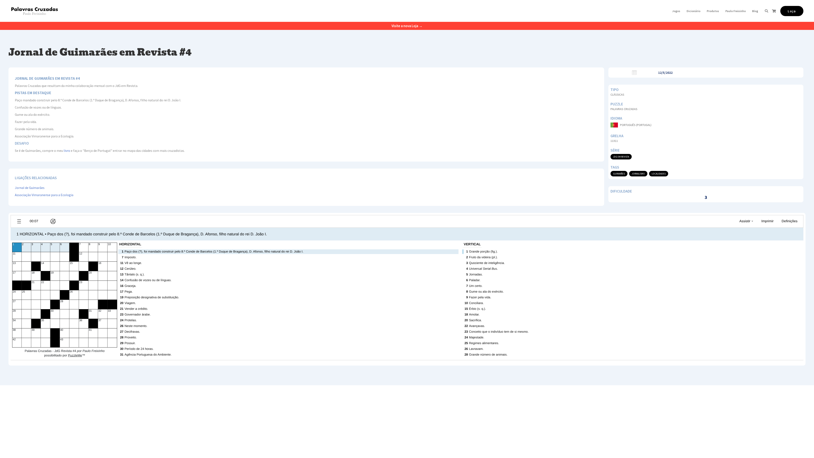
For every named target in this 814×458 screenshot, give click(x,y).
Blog (755, 11)
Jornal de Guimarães (30, 188)
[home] (34, 10)
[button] (676, 11)
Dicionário (693, 11)
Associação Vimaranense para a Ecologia (44, 195)
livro (67, 150)
